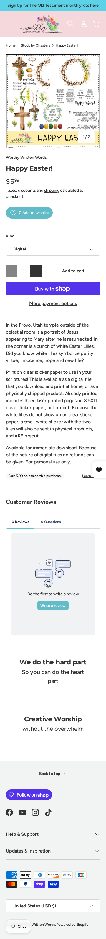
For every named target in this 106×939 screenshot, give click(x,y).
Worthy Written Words (26, 157)
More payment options (53, 303)
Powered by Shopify (72, 924)
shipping (51, 190)
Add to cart (73, 270)
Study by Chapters (35, 45)
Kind (10, 236)
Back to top (50, 773)
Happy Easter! (67, 45)
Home (10, 45)
